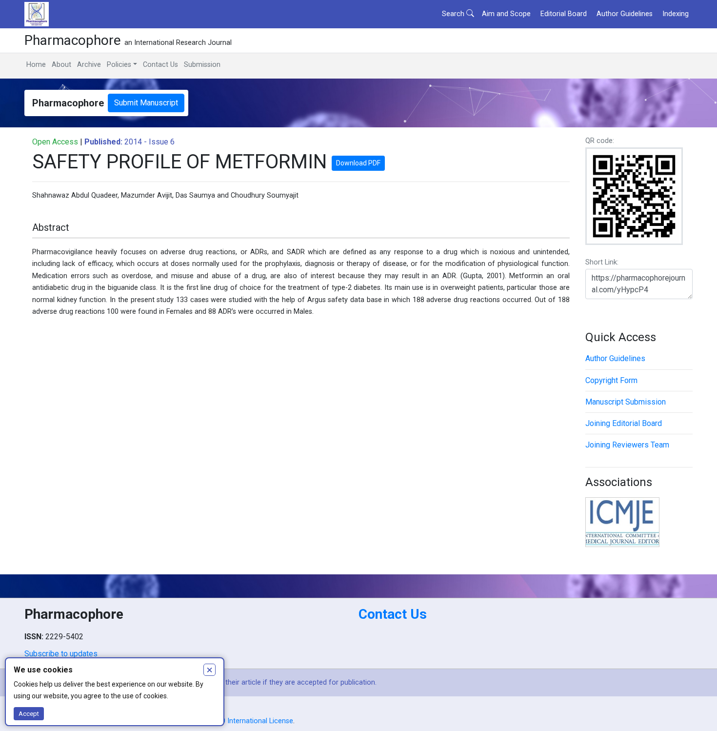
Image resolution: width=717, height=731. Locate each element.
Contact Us (160, 65)
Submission (202, 65)
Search (454, 14)
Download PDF (358, 163)
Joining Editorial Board (623, 423)
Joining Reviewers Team (627, 444)
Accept (29, 713)
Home (36, 65)
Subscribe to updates (61, 653)
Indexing (675, 14)
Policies (119, 65)
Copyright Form (611, 380)
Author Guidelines (625, 14)
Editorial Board (563, 14)
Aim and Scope (506, 14)
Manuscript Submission (625, 401)
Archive (89, 65)
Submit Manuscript (146, 102)
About (61, 65)
